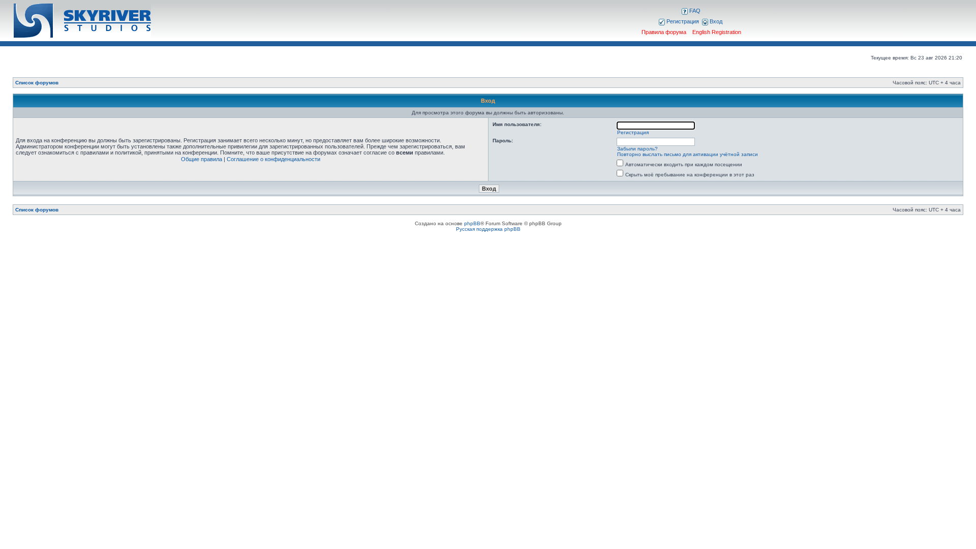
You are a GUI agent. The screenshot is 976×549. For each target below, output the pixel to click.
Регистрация (682, 21)
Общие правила (201, 159)
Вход (715, 21)
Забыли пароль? (637, 148)
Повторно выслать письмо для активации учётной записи (687, 154)
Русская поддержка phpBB (488, 229)
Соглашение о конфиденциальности (273, 159)
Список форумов (36, 82)
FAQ (694, 11)
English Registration (716, 32)
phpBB (472, 223)
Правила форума (664, 32)
